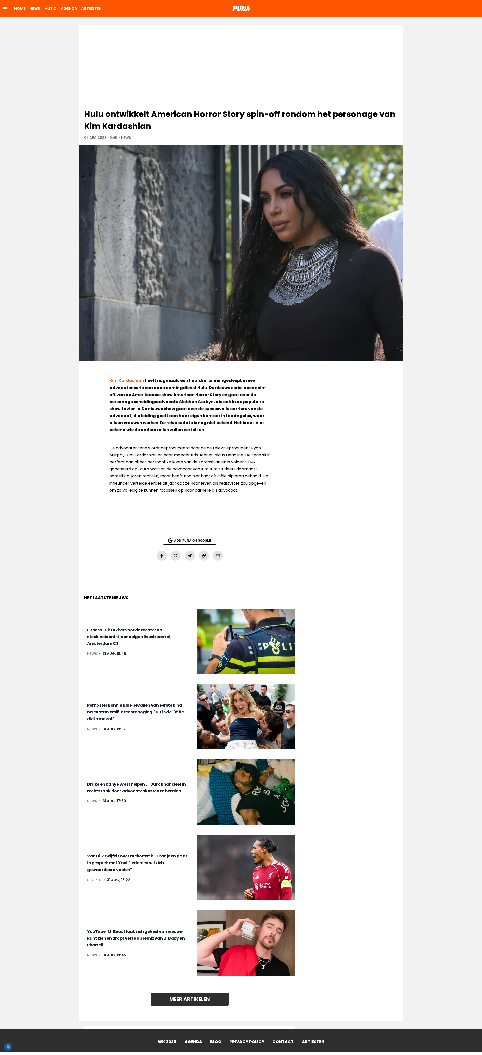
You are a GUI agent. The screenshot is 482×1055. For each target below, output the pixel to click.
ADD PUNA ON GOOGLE (192, 540)
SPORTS (94, 879)
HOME (19, 8)
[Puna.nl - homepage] (241, 8)
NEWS (34, 8)
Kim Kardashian (126, 380)
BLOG (215, 1042)
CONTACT (283, 1042)
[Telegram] (190, 556)
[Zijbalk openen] (5, 9)
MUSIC (50, 8)
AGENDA (69, 8)
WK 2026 (167, 1042)
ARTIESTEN (91, 8)
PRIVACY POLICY (246, 1042)
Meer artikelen (189, 999)
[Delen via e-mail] (218, 556)
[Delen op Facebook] (162, 556)
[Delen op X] (176, 556)
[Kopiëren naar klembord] (204, 556)
